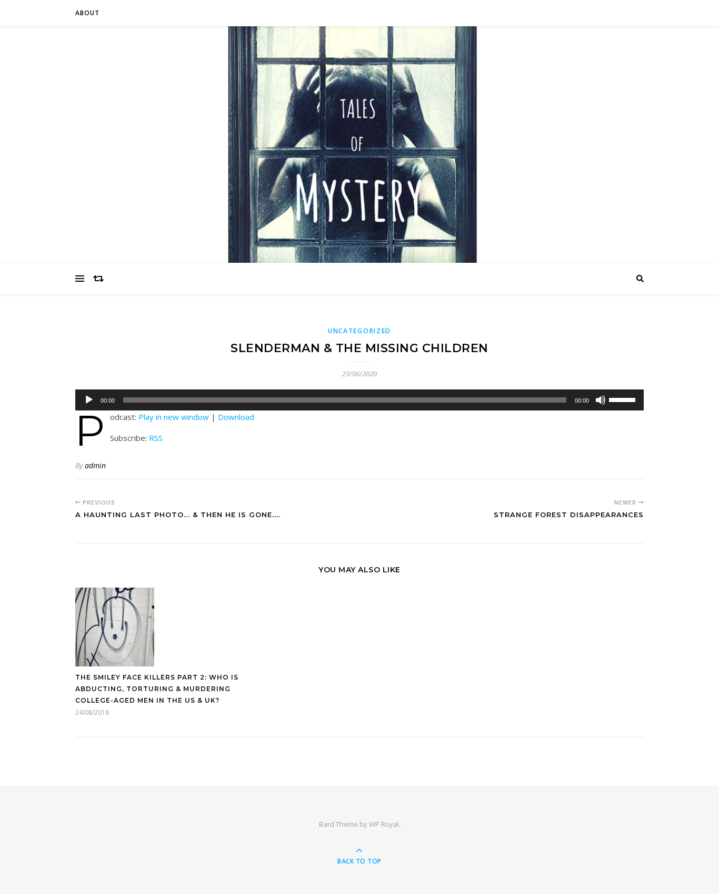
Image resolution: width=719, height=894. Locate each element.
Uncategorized (359, 330)
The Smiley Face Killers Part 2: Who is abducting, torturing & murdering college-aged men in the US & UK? (156, 688)
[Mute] (600, 400)
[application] (359, 399)
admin (95, 465)
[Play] (89, 400)
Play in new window (173, 417)
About (87, 12)
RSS (156, 438)
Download (236, 417)
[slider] (623, 398)
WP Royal (384, 824)
